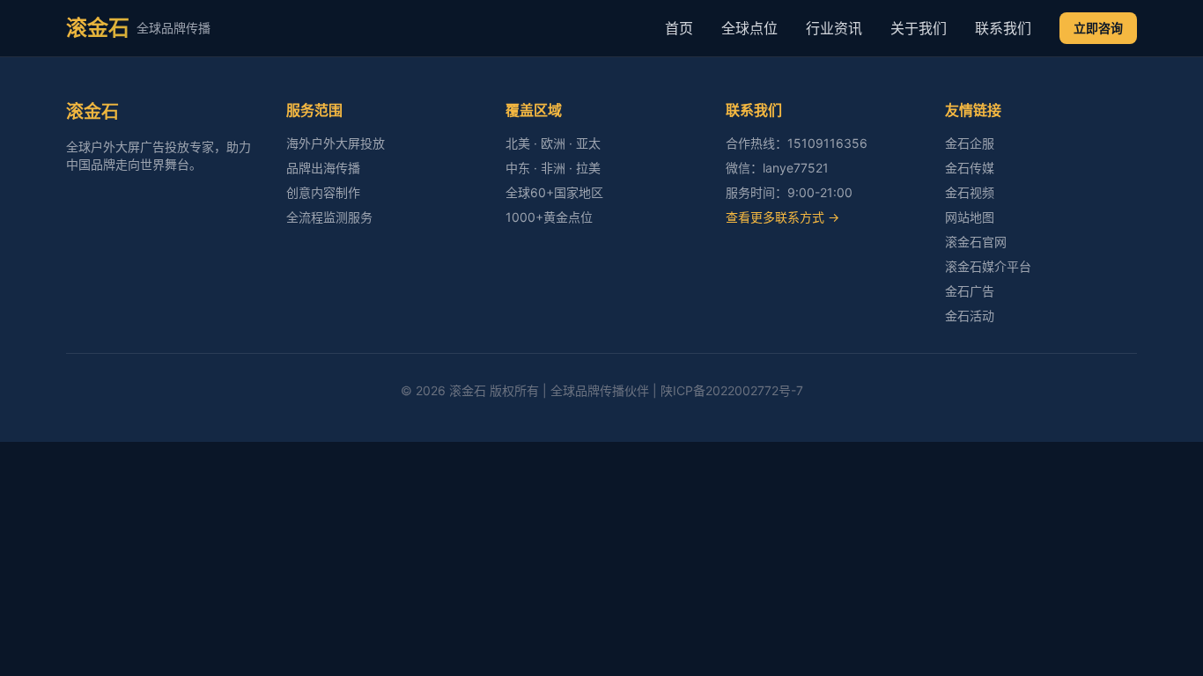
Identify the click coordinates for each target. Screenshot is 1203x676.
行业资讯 (834, 28)
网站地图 (969, 216)
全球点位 (749, 28)
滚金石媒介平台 (988, 266)
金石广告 (969, 290)
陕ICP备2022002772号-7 (732, 390)
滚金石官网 (976, 241)
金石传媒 (969, 167)
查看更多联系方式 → (782, 216)
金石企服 (969, 143)
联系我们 (1003, 28)
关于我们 (918, 28)
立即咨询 (1098, 27)
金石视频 (969, 192)
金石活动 (969, 315)
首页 (679, 28)
